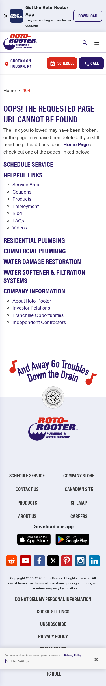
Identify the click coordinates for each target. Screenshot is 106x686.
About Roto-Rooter (31, 300)
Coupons (21, 191)
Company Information (34, 290)
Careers (78, 516)
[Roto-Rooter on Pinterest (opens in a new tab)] (66, 560)
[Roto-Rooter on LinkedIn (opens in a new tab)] (94, 560)
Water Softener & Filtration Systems (44, 276)
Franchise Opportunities (38, 315)
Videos (19, 227)
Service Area (25, 184)
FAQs (18, 220)
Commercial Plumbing (34, 250)
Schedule (65, 63)
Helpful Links (22, 174)
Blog (17, 213)
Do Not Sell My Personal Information (53, 598)
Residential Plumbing (34, 240)
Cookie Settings (53, 611)
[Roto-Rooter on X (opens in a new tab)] (53, 560)
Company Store (78, 475)
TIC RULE (53, 673)
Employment (25, 206)
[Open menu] (97, 42)
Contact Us (27, 488)
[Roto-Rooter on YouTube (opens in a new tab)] (25, 560)
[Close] (96, 659)
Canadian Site (79, 488)
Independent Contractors (39, 322)
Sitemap (79, 502)
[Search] (85, 42)
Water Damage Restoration (42, 261)
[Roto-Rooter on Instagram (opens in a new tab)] (80, 560)
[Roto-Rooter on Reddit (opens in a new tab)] (11, 560)
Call (94, 63)
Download (87, 15)
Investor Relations (31, 307)
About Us (27, 516)
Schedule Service (28, 164)
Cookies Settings (17, 661)
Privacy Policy (53, 636)
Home (9, 90)
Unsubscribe (53, 623)
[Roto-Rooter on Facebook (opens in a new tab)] (39, 560)
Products (21, 198)
